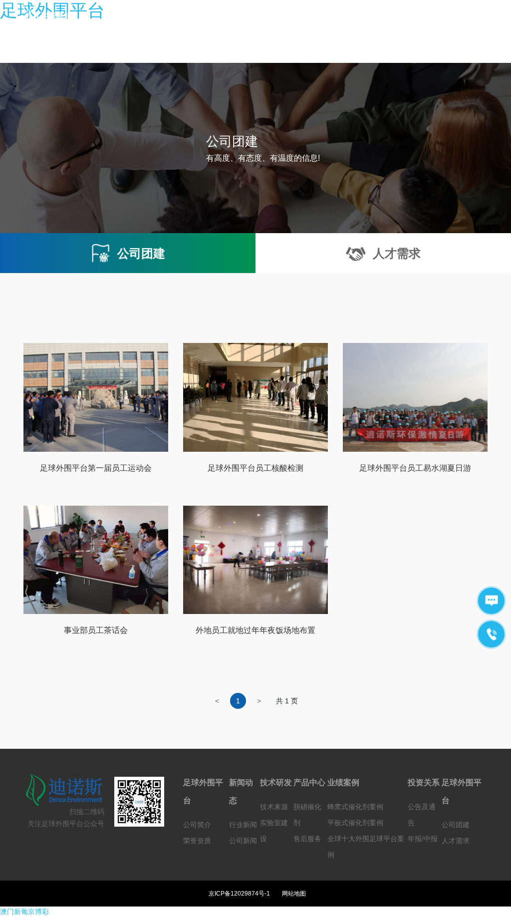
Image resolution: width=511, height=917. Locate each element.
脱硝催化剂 (307, 815)
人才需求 (456, 841)
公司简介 (197, 825)
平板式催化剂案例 (355, 823)
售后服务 (307, 839)
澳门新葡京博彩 (24, 912)
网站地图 (294, 893)
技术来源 (274, 807)
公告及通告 (422, 815)
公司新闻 (243, 841)
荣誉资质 (197, 841)
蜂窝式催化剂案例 (355, 807)
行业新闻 (243, 825)
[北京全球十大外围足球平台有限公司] (55, 18)
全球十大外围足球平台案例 (365, 847)
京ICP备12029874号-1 (239, 893)
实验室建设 (274, 831)
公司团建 (456, 825)
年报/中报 (423, 839)
